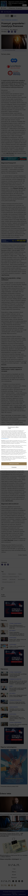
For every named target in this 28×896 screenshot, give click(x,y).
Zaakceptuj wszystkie (14, 463)
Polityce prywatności (4, 438)
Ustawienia (14, 467)
